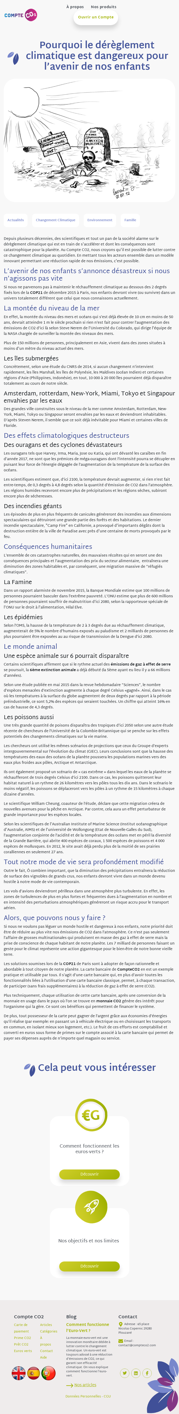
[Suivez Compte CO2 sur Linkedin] (136, 1373)
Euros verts (23, 1351)
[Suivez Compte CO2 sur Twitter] (124, 1373)
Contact (46, 1351)
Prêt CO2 (21, 1345)
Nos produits (104, 7)
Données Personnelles (83, 1397)
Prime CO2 (22, 1338)
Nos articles (85, 1385)
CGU (107, 1397)
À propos (75, 7)
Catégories (48, 1332)
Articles (46, 1325)
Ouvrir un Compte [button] (96, 17)
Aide (43, 1358)
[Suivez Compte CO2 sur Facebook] (147, 1373)
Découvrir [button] (89, 1174)
